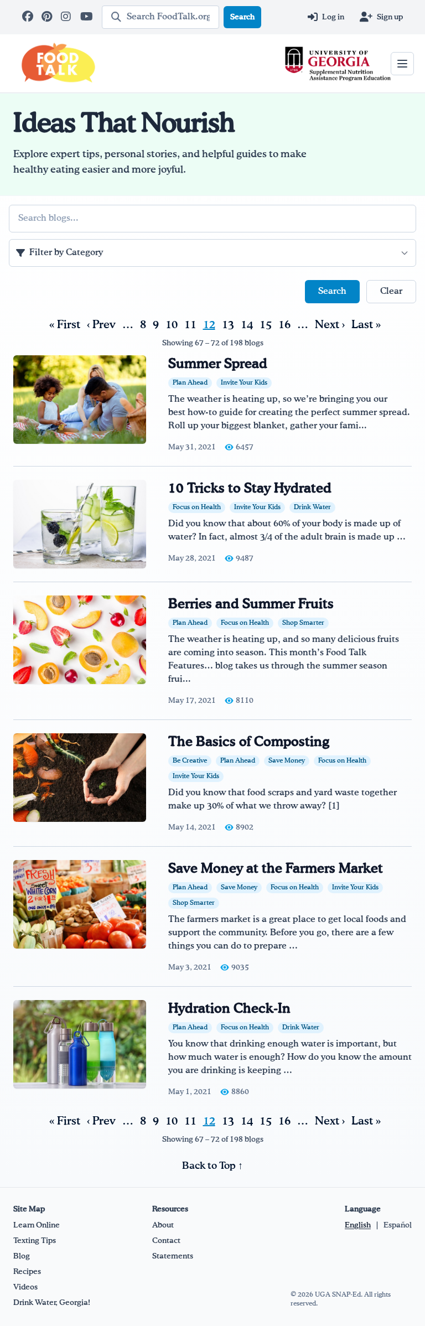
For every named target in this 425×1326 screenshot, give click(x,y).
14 (247, 324)
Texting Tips (34, 1241)
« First (64, 324)
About (163, 1225)
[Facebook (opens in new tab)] (28, 17)
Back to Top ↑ (212, 1166)
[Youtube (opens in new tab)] (86, 17)
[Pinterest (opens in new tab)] (48, 17)
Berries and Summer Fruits (251, 604)
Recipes (27, 1272)
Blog (21, 1256)
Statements (172, 1256)
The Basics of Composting (248, 742)
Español (397, 1225)
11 (190, 324)
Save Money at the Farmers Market (275, 869)
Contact (166, 1241)
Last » (366, 324)
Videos (25, 1287)
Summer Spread (217, 364)
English (358, 1225)
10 (171, 324)
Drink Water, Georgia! (51, 1303)
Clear (391, 291)
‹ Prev (101, 324)
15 (266, 324)
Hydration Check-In (229, 1009)
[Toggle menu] (402, 63)
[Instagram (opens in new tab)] (67, 17)
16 (284, 324)
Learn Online (36, 1225)
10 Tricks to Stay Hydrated (249, 488)
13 (228, 324)
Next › (330, 324)
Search (242, 17)
